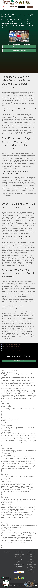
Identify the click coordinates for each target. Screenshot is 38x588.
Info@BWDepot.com (19, 564)
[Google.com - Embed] (6, 561)
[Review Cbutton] (6, 583)
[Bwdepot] (29, 584)
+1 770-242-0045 (12, 6)
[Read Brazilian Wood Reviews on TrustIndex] (5, 578)
